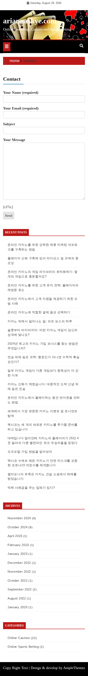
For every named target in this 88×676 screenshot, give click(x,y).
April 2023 (15, 536)
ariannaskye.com (29, 21)
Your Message (14, 140)
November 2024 (19, 518)
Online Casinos (19, 638)
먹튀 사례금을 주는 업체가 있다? (31, 487)
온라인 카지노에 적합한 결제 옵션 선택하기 (39, 312)
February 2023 (18, 545)
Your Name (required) (20, 92)
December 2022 (19, 562)
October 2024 (17, 527)
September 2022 (20, 589)
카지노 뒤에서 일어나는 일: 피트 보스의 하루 (40, 321)
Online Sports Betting (23, 646)
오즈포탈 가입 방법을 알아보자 (30, 451)
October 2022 (17, 580)
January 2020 (17, 607)
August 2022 (17, 598)
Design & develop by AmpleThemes (58, 668)
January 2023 (17, 553)
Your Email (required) (20, 108)
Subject (9, 124)
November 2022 (19, 571)
